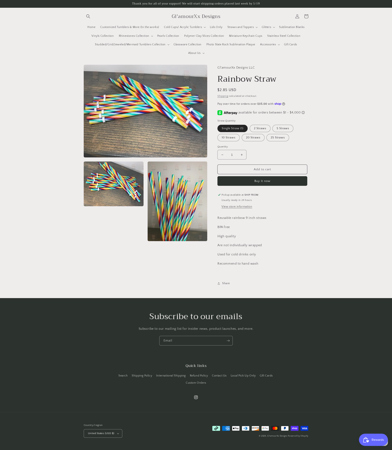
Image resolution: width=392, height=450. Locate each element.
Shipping (222, 96)
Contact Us (219, 375)
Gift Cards (266, 375)
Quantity (222, 146)
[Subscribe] (228, 340)
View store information (237, 206)
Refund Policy (199, 375)
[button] (88, 16)
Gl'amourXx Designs (277, 436)
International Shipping (171, 375)
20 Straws (253, 137)
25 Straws (278, 137)
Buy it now (262, 181)
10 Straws (228, 137)
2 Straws (260, 128)
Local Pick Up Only (243, 375)
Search (123, 375)
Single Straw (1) (232, 128)
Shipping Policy (142, 375)
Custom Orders (196, 382)
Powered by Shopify (298, 436)
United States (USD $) (101, 433)
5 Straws (283, 128)
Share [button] (226, 283)
